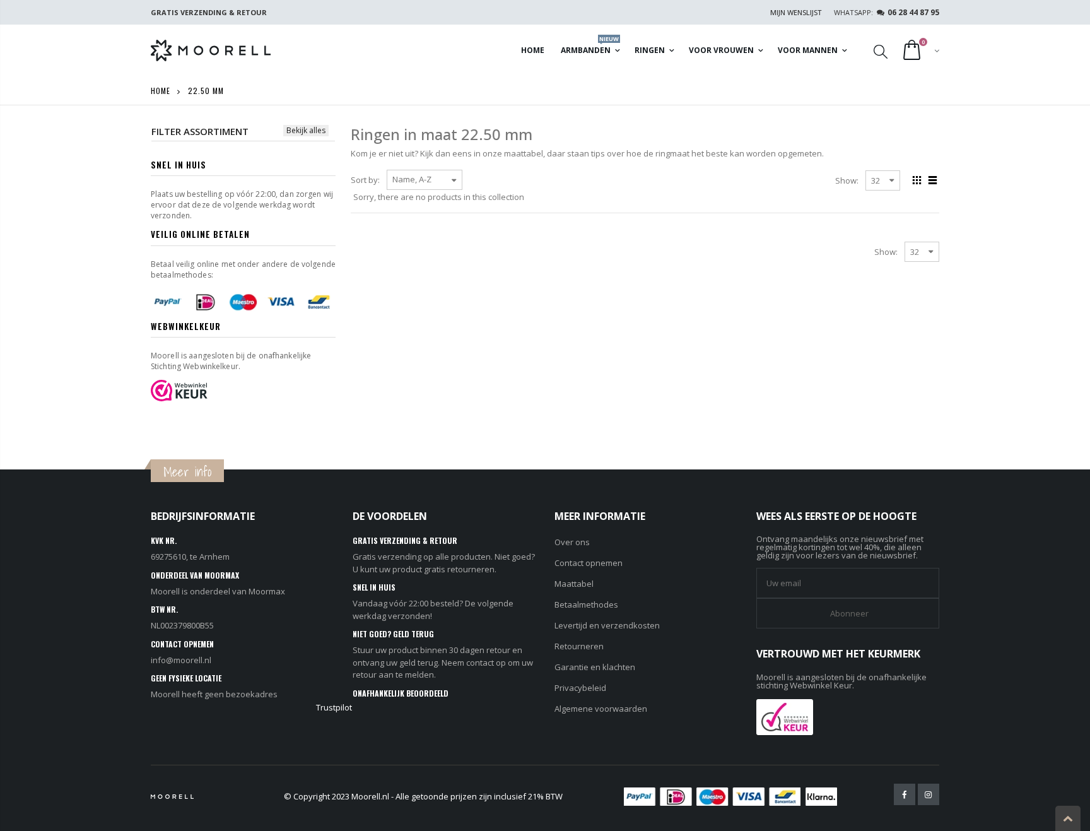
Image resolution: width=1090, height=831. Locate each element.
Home (160, 90)
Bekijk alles (305, 130)
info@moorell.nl (181, 660)
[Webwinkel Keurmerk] (784, 715)
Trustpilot (334, 707)
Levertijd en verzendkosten (607, 625)
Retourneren (579, 646)
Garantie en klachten (594, 667)
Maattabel (574, 583)
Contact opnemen (588, 563)
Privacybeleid (580, 687)
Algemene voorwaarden (600, 708)
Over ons (572, 542)
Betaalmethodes (586, 604)
